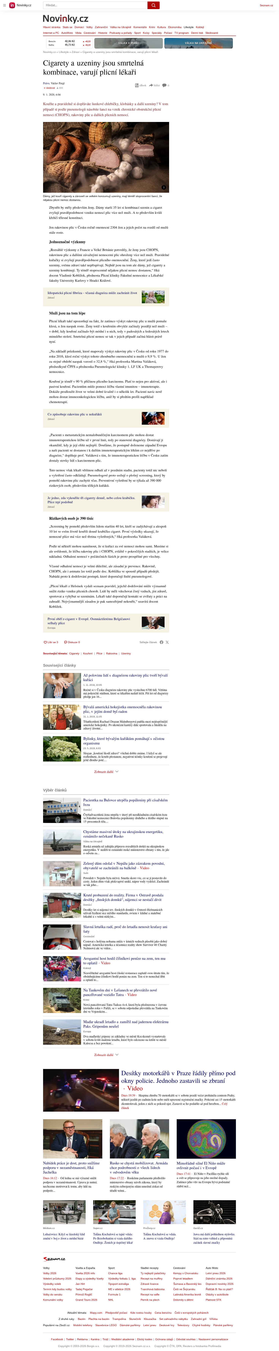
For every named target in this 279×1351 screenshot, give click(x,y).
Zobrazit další (103, 771)
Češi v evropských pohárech (192, 1312)
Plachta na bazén (98, 1318)
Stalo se (67, 27)
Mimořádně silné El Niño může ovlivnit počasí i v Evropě (201, 1165)
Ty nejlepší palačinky (153, 1273)
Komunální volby (53, 1299)
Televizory (183, 1325)
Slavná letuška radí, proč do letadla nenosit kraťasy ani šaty (125, 929)
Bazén (81, 1318)
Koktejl (200, 27)
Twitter (70, 1339)
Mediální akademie (122, 1339)
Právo (46, 83)
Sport (137, 32)
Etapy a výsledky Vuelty (90, 1278)
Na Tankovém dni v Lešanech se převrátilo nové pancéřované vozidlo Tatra (120, 992)
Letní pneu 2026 (215, 1273)
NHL (110, 1299)
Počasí (168, 32)
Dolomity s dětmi (183, 1299)
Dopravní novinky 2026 (219, 1283)
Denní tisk (197, 32)
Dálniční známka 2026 (219, 1278)
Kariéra (95, 1339)
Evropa (51, 628)
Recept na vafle (150, 1294)
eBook (143, 85)
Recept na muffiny (151, 1278)
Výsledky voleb (52, 1283)
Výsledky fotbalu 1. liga (122, 1278)
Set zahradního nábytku (173, 1318)
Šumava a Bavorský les (187, 1283)
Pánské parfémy (223, 1325)
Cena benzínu (163, 1312)
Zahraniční (101, 27)
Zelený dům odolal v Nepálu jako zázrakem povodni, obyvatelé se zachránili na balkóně (124, 865)
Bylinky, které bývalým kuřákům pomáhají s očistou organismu (123, 741)
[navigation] (5, 5)
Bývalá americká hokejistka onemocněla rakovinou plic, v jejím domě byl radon (122, 709)
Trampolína (119, 1318)
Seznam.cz (266, 5)
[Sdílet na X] (167, 642)
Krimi (152, 27)
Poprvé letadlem (183, 1278)
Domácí (79, 27)
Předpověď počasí (116, 1312)
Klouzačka (150, 1318)
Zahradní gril (198, 1318)
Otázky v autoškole (217, 1294)
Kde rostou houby (141, 1312)
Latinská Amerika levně (187, 1294)
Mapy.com (96, 1312)
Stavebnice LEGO (106, 1325)
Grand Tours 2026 (86, 1299)
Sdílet (157, 85)
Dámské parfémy (130, 1325)
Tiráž (105, 1339)
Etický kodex (144, 1339)
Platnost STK (213, 1299)
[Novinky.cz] (66, 19)
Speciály (157, 32)
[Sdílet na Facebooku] (161, 642)
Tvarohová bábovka (153, 1289)
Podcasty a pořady (121, 32)
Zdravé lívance (149, 1283)
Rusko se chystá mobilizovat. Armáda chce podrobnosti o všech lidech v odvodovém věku (139, 1167)
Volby (89, 27)
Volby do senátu (52, 1294)
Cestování (90, 32)
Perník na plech (150, 1299)
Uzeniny (126, 653)
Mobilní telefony (82, 1325)
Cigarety (74, 653)
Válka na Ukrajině (120, 27)
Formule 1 (114, 1294)
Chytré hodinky (201, 1325)
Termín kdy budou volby (57, 1289)
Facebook (57, 1339)
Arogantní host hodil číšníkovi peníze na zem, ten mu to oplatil (124, 960)
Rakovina (111, 653)
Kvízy (146, 32)
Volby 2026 (49, 1273)
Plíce (99, 653)
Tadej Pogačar (84, 1289)
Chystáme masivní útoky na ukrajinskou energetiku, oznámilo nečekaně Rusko (123, 834)
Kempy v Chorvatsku (185, 1273)
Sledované (211, 32)
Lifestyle (189, 27)
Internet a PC (51, 32)
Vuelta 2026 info (85, 1273)
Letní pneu (149, 1325)
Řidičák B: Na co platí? (219, 1289)
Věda (78, 32)
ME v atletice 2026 (119, 1289)
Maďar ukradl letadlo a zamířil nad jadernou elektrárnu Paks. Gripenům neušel (126, 1024)
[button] (106, 157)
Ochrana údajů (164, 1339)
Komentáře (140, 27)
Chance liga (115, 1273)
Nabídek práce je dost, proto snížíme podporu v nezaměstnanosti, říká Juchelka (71, 1167)
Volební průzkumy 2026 (57, 1278)
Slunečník (135, 1318)
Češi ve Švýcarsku (184, 1289)
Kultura (161, 27)
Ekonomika (174, 27)
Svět (85, 873)
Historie (102, 32)
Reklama (82, 1339)
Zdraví (51, 297)
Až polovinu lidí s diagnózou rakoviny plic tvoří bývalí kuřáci (125, 677)
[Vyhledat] (153, 5)
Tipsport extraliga (118, 1283)
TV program (181, 32)
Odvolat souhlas (185, 1339)
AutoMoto (67, 32)
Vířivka (213, 1318)
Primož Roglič (84, 1294)
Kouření (88, 653)
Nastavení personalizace (213, 1339)
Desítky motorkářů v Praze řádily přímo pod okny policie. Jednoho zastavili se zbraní (178, 1076)
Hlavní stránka (51, 27)
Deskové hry (166, 1325)
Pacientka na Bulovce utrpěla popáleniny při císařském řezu (125, 802)
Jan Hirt (80, 1283)
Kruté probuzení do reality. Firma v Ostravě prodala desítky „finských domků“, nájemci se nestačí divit (123, 897)
